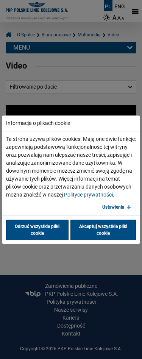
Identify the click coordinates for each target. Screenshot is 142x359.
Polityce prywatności (88, 195)
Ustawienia (113, 207)
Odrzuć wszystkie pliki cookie (37, 230)
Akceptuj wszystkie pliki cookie (103, 230)
